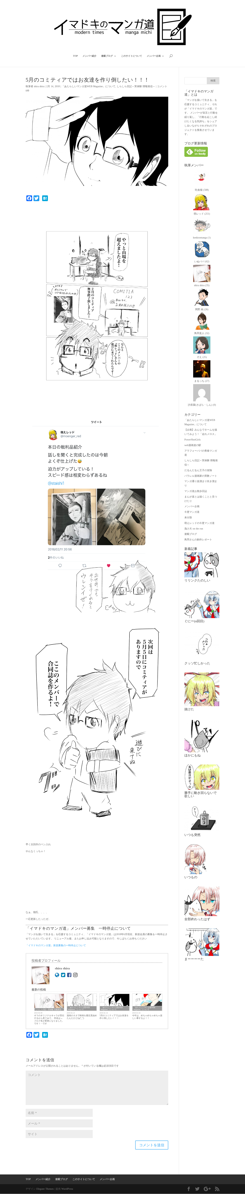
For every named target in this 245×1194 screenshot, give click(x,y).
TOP (75, 56)
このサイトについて (131, 56)
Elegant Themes (45, 1189)
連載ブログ (107, 56)
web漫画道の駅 (192, 445)
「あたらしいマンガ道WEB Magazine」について (88, 86)
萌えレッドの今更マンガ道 (199, 523)
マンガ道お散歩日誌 (195, 491)
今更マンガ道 (191, 512)
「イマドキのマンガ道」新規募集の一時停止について (56, 945)
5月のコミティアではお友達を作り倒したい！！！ (114, 1016)
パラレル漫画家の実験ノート (200, 476)
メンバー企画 (154, 56)
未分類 (188, 517)
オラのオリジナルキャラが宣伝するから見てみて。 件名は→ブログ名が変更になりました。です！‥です (49, 1019)
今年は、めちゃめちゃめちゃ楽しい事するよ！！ (147, 1016)
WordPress (67, 1189)
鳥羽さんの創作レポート (198, 539)
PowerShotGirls (192, 439)
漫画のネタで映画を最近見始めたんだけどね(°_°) (82, 1016)
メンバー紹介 (89, 56)
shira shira (39, 86)
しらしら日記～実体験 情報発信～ (136, 86)
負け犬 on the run (193, 528)
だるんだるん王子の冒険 (198, 470)
